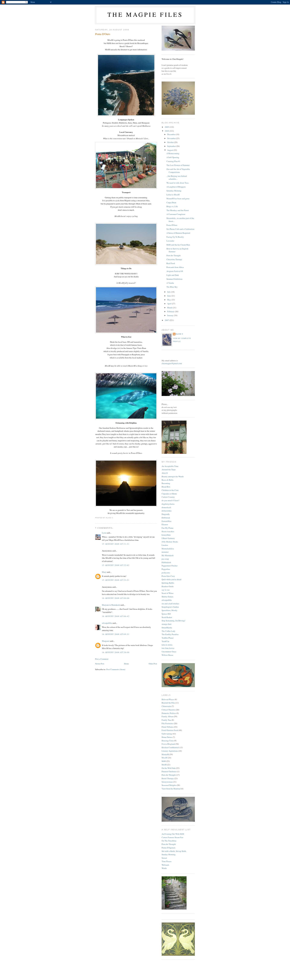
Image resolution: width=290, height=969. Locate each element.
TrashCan (165, 641)
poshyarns (166, 572)
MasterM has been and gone (177, 198)
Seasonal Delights (169, 785)
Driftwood (166, 517)
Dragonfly (166, 514)
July (169, 291)
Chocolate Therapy (174, 259)
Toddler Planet (168, 637)
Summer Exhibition (174, 279)
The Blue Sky (172, 286)
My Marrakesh (168, 555)
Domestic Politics (169, 713)
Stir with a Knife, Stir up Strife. (174, 851)
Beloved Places (168, 699)
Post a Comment (101, 659)
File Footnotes (167, 723)
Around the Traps (169, 469)
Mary (104, 572)
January (170, 315)
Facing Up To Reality (175, 236)
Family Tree (166, 720)
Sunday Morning (169, 854)
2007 (167, 320)
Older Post (153, 663)
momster (165, 552)
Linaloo (165, 545)
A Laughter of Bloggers (176, 186)
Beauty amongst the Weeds (173, 476)
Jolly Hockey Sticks (170, 541)
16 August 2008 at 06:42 (115, 616)
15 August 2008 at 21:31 (115, 544)
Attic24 (165, 473)
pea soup (165, 558)
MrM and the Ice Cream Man (178, 244)
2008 (167, 131)
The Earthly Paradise (170, 634)
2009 (167, 127)
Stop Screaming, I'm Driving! (173, 620)
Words (164, 868)
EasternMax (166, 521)
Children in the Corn (170, 490)
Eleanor (165, 524)
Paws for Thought (173, 255)
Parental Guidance (169, 771)
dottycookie (167, 510)
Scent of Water (167, 593)
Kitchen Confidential (170, 747)
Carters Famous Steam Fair (172, 837)
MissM (164, 757)
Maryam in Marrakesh (111, 605)
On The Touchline (169, 840)
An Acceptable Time (170, 466)
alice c (179, 334)
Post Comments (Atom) (115, 669)
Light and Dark (172, 275)
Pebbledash (166, 562)
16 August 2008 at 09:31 (115, 634)
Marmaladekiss (168, 548)
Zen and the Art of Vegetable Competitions (178, 170)
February (171, 311)
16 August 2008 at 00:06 (115, 598)
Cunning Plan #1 (173, 161)
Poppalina (166, 569)
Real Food (170, 263)
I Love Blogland (168, 744)
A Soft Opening (172, 157)
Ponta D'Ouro (102, 34)
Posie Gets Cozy (168, 576)
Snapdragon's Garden (170, 606)
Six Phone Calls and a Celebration (180, 229)
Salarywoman (167, 781)
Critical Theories (168, 709)
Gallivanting (167, 733)
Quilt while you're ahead (171, 579)
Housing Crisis (168, 740)
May (169, 299)
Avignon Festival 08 (174, 271)
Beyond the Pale (168, 702)
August (170, 150)
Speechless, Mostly (169, 610)
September (171, 146)
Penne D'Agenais (168, 847)
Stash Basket (167, 617)
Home (126, 663)
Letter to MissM (173, 194)
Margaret (105, 641)
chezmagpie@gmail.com (172, 363)
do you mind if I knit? (170, 500)
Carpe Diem (171, 202)
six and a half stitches (170, 603)
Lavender (170, 240)
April (169, 303)
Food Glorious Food (170, 730)
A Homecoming (172, 153)
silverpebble (107, 623)
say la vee (166, 589)
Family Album (167, 716)
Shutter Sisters (167, 596)
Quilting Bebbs (168, 582)
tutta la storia (167, 644)
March (170, 307)
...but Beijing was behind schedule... (176, 177)
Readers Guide (168, 586)
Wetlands (165, 864)
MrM (164, 761)
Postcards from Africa (175, 267)
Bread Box (166, 486)
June (169, 295)
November (171, 138)
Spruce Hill (166, 613)
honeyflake (166, 534)
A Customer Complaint (175, 214)
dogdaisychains (168, 504)
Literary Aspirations (170, 751)
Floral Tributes (168, 727)
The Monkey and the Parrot (177, 210)
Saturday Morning (173, 190)
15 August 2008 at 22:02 (115, 565)
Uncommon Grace (169, 651)
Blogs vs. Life (172, 206)
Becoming (166, 483)
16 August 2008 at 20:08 (115, 652)
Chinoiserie (166, 706)
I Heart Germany (168, 538)
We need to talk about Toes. (177, 182)
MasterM (165, 754)
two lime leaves (168, 648)
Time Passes (166, 861)
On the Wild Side (169, 768)
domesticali (166, 507)
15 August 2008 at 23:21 (115, 580)
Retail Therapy (168, 778)
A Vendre (170, 283)
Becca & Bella (167, 480)
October (170, 142)
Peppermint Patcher (169, 565)
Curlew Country (168, 497)
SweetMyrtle (167, 627)
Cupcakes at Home (169, 493)
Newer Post (99, 663)
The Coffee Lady (168, 631)
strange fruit (166, 624)
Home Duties (167, 737)
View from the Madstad (171, 788)
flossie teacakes (168, 531)
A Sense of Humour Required (178, 233)
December (171, 134)
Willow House (167, 655)
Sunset (164, 858)
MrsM (164, 764)
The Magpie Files (145, 14)
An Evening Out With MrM (173, 834)
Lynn (104, 532)
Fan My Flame (167, 528)
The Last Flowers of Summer (178, 165)
